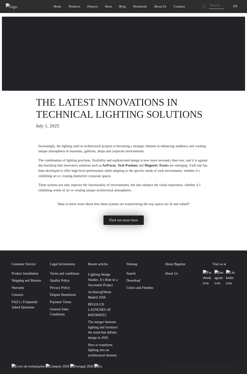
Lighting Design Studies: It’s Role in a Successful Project (102, 279)
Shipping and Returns (26, 280)
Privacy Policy (60, 288)
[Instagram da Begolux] (219, 278)
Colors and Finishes (139, 288)
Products (74, 6)
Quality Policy (60, 280)
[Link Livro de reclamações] (29, 366)
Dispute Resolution (63, 295)
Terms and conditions (64, 273)
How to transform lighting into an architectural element (102, 350)
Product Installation (25, 273)
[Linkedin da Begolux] (230, 278)
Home (57, 6)
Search (131, 273)
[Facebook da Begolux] (208, 278)
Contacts (179, 6)
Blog (122, 6)
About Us (160, 6)
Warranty (18, 288)
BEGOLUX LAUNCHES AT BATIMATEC (99, 309)
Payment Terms (60, 302)
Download (140, 6)
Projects (92, 6)
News (108, 6)
